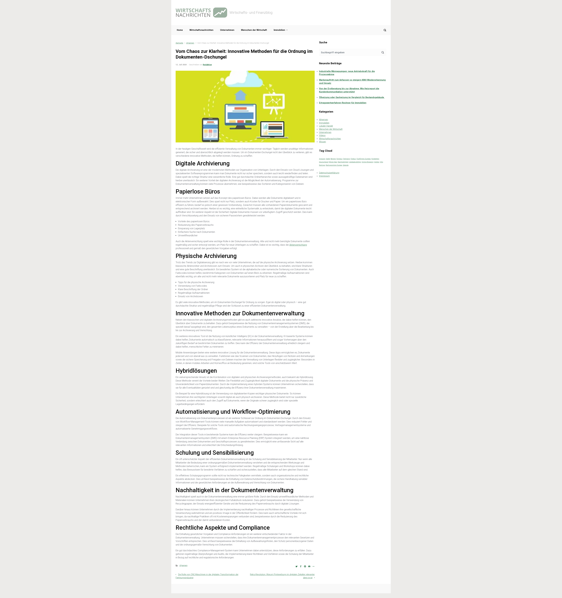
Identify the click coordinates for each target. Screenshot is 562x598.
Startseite (179, 43)
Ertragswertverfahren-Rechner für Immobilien (342, 103)
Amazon (322, 159)
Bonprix (333, 159)
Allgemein (190, 43)
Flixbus (353, 159)
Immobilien (279, 30)
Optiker (376, 162)
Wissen (322, 142)
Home (180, 30)
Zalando (345, 165)
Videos (322, 135)
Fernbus (339, 159)
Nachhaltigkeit (343, 162)
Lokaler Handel (326, 126)
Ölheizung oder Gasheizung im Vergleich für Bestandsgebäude (352, 97)
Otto (381, 162)
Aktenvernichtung (298, 244)
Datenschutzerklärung (329, 173)
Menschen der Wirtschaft (254, 30)
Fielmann (346, 159)
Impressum (324, 176)
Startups (322, 165)
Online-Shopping (367, 162)
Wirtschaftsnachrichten (201, 30)
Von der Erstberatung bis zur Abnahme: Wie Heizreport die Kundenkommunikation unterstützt (349, 90)
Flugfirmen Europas (364, 159)
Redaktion (207, 65)
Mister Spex (333, 162)
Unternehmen (227, 30)
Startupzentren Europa (334, 165)
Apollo (328, 159)
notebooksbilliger (355, 162)
